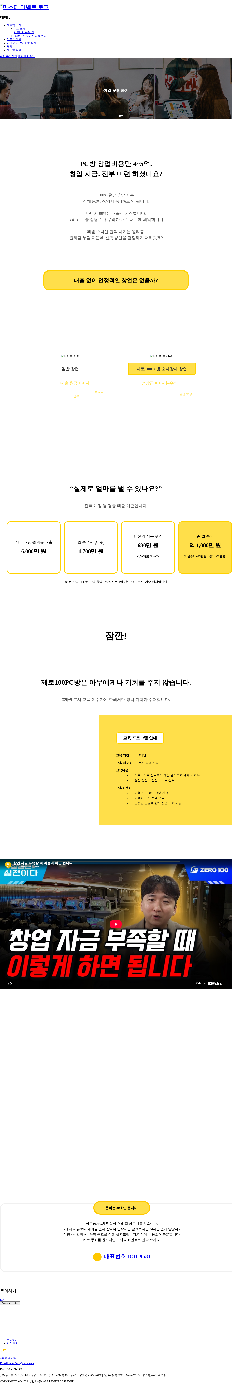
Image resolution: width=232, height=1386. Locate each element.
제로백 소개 (14, 25)
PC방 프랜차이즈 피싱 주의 (30, 35)
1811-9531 (8, 1357)
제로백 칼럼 (14, 50)
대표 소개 (19, 28)
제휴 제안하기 (26, 56)
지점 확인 (12, 1343)
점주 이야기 (14, 39)
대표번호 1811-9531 (127, 1256)
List (2, 1299)
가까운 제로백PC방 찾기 (21, 42)
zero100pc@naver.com (17, 1363)
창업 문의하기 (8, 56)
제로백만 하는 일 (24, 32)
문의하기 (12, 1339)
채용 (9, 46)
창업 (121, 115)
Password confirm (10, 1303)
